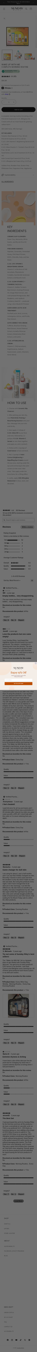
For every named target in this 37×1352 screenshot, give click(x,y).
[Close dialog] (36, 663)
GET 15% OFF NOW (18, 683)
